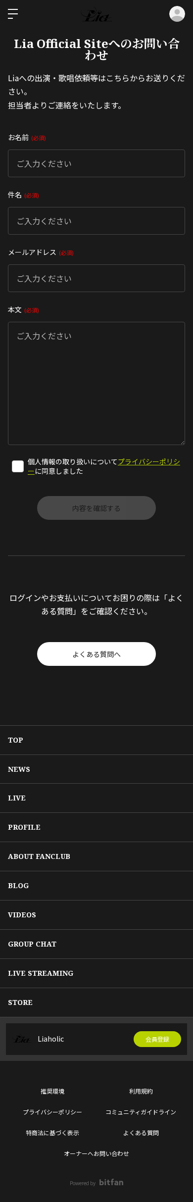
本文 (22, 309)
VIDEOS (22, 914)
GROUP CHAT (32, 944)
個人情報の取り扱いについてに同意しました (104, 466)
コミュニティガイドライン (140, 1111)
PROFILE (24, 827)
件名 (22, 195)
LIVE (17, 797)
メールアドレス (40, 252)
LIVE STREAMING (40, 973)
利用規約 (141, 1091)
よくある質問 (141, 1132)
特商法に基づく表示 (52, 1132)
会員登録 (157, 1039)
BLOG (18, 885)
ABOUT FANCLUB (39, 856)
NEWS (19, 769)
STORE (20, 1002)
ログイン (177, 14)
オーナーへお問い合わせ (96, 1153)
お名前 (26, 137)
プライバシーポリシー (52, 1111)
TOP (15, 740)
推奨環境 (52, 1091)
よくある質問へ (96, 654)
